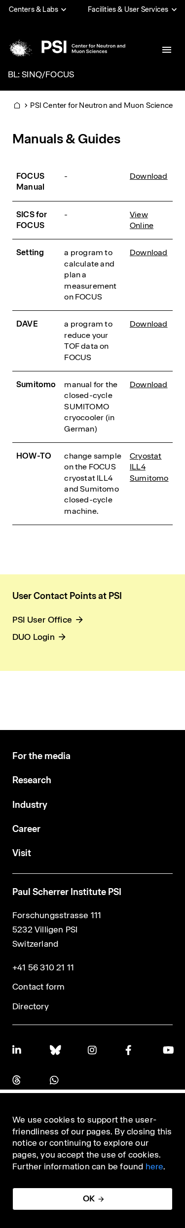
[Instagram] (93, 1050)
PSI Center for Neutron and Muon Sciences (103, 105)
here (155, 1166)
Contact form (38, 987)
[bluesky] (55, 1050)
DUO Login (33, 637)
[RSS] (17, 1080)
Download (149, 176)
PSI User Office (42, 620)
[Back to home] (66, 46)
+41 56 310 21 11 (43, 967)
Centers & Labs (34, 9)
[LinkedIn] (17, 1050)
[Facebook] (130, 1050)
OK (89, 1198)
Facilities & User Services (128, 9)
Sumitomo (149, 478)
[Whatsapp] (55, 1080)
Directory (30, 1006)
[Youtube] (168, 1050)
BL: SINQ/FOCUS (41, 74)
